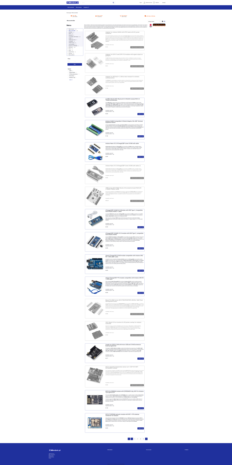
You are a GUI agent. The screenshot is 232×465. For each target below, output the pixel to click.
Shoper (123, 464)
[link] (74, 71)
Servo (70, 50)
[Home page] (73, 3)
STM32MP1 (71, 41)
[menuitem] (71, 7)
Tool (70, 48)
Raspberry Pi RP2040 (73, 45)
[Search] (113, 2)
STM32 (70, 38)
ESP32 (70, 33)
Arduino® (71, 35)
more (70, 79)
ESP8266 (70, 32)
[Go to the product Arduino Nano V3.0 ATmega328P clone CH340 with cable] (95, 152)
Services (70, 53)
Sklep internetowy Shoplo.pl (112, 464)
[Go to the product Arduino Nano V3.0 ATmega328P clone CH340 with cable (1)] (95, 174)
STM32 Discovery (72, 39)
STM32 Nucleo (72, 42)
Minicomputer (71, 29)
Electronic (71, 47)
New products (71, 54)
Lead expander (72, 44)
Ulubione (157, 2)
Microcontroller (72, 30)
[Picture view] (162, 21)
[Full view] (164, 21)
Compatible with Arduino (73, 36)
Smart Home (71, 51)
